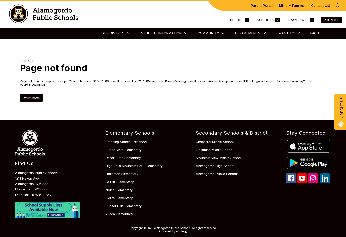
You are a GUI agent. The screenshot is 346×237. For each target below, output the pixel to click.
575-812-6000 (37, 189)
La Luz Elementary (119, 182)
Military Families (292, 6)
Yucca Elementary (119, 214)
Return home (31, 98)
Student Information (161, 33)
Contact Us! (320, 6)
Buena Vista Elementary (123, 150)
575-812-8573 (42, 195)
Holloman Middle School (214, 150)
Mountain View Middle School (218, 158)
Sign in (331, 20)
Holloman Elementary (121, 174)
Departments (247, 33)
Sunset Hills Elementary (123, 206)
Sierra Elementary (119, 198)
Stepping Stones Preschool (126, 142)
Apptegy (181, 231)
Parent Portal (262, 6)
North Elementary (119, 190)
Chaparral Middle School (215, 142)
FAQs (314, 33)
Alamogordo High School (215, 166)
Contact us (341, 107)
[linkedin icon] (325, 182)
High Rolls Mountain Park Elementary (134, 166)
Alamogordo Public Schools (217, 174)
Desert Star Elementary (123, 158)
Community (208, 33)
